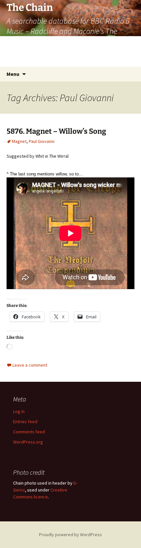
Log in (19, 411)
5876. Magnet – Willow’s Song (56, 131)
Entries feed (25, 421)
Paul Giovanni (41, 141)
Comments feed (29, 432)
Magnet (19, 141)
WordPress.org (28, 442)
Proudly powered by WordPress (70, 534)
